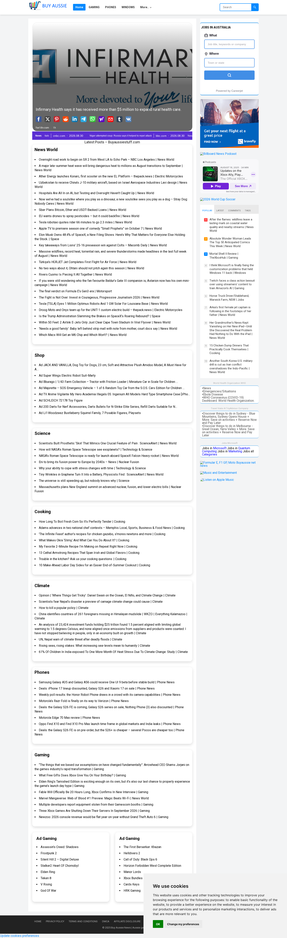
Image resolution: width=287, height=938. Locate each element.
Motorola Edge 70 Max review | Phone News (69, 718)
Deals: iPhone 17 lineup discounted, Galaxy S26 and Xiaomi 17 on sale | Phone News (97, 688)
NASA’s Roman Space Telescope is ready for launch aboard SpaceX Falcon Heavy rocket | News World (109, 456)
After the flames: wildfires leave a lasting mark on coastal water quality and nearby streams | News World (231, 225)
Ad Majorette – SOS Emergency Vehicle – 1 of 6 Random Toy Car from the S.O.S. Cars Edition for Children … (111, 388)
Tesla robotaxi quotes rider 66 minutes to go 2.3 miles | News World (85, 222)
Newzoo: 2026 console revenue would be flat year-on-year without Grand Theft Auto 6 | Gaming (103, 817)
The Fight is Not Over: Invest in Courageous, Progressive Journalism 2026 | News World (99, 297)
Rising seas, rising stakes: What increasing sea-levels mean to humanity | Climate (94, 645)
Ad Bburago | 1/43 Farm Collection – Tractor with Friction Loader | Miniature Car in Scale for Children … (108, 382)
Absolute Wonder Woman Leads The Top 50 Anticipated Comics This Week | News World (230, 242)
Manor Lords (132, 872)
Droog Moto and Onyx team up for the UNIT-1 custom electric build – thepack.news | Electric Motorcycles (110, 310)
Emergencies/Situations (219, 391)
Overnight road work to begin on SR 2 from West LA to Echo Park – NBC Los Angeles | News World (106, 159)
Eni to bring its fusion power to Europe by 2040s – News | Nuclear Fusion (89, 462)
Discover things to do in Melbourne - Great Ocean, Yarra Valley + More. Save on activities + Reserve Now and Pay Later (228, 430)
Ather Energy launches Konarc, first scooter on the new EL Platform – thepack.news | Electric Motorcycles (111, 176)
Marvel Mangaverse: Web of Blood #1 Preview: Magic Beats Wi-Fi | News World (94, 798)
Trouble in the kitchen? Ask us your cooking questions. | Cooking (82, 559)
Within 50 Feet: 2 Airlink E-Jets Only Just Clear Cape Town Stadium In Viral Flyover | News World (104, 322)
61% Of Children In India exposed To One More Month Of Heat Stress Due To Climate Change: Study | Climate (113, 652)
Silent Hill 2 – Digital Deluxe (60, 859)
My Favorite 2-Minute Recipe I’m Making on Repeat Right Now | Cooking (88, 546)
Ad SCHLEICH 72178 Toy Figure (61, 400)
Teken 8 (46, 878)
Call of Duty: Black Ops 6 (140, 859)
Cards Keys (131, 884)
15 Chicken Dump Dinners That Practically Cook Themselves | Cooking (229, 349)
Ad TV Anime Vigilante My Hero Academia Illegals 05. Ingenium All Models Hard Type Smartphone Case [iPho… (114, 394)
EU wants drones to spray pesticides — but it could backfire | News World (89, 216)
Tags (247, 210)
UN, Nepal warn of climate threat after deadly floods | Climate (80, 639)
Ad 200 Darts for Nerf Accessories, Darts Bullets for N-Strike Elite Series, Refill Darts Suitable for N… (108, 407)
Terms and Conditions (83, 921)
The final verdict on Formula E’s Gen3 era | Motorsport (75, 291)
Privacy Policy (55, 921)
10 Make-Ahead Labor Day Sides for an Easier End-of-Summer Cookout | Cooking (94, 565)
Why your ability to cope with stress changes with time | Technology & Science (92, 468)
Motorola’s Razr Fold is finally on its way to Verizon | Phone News (84, 701)
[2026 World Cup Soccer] (217, 199)
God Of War (48, 890)
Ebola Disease (213, 394)
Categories (209, 454)
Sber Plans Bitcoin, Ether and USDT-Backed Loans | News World (82, 210)
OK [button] (158, 924)
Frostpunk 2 (49, 853)
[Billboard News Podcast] (218, 154)
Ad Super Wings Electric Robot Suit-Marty (67, 375)
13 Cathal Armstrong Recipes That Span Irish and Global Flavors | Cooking (89, 553)
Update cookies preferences (19, 936)
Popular (207, 210)
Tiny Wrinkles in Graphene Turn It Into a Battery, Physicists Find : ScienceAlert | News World (101, 474)
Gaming (42, 754)
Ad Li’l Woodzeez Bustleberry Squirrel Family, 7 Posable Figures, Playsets (90, 413)
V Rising (46, 884)
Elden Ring (48, 872)
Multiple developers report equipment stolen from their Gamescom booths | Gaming (96, 804)
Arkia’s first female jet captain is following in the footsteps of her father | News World (230, 311)
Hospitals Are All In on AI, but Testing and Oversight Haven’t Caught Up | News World (96, 193)
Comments (234, 210)
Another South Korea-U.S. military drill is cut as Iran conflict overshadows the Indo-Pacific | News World (230, 366)
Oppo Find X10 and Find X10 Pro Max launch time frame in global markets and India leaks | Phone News (110, 724)
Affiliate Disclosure (127, 921)
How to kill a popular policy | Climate (63, 608)
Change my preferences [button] (183, 924)
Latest (220, 210)
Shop (40, 355)
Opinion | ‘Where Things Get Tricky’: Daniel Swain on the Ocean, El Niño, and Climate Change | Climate (107, 595)
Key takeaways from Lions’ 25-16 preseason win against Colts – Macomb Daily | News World (103, 245)
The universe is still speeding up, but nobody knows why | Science (84, 481)
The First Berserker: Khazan (142, 847)
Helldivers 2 (132, 853)
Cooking (43, 511)
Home (37, 921)
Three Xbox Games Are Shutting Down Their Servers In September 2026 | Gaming (94, 811)
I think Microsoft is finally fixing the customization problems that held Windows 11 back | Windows (231, 269)
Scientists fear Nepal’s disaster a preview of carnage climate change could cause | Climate (101, 601)
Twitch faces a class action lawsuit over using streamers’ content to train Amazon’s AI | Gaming (232, 284)
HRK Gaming (132, 890)
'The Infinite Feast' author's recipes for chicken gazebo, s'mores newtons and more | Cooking (102, 534)
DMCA (105, 921)
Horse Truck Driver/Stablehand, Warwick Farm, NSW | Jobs (229, 297)
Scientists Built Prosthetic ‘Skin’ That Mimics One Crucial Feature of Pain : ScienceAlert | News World (107, 443)
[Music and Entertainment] (218, 473)
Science (42, 433)
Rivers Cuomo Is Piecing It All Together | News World (75, 274)
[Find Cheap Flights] (229, 147)
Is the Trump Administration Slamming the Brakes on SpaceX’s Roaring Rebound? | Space (99, 316)
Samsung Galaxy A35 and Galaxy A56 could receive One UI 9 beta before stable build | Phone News (107, 682)
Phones (42, 672)
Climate (42, 585)
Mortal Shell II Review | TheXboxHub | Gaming (223, 255)
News (207, 388)
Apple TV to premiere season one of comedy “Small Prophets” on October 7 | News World (100, 228)
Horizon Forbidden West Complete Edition (152, 866)
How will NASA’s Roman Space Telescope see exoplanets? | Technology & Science (95, 449)
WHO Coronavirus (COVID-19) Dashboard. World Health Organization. (228, 399)
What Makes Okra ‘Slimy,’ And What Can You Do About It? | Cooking (84, 540)
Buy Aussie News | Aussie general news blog (136, 927)
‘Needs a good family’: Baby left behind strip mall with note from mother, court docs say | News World (108, 328)
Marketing (235, 451)
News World (46, 149)
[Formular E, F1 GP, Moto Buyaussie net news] (229, 466)
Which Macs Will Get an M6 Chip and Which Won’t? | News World (83, 335)
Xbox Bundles (133, 878)
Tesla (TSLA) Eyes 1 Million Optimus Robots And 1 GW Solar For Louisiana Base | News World (103, 304)
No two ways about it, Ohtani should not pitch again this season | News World (91, 268)
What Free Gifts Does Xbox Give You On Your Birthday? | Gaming (82, 775)
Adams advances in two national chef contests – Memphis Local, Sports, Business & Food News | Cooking (112, 528)
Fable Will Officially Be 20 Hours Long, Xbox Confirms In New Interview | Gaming (93, 792)
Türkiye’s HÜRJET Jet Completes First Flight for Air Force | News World (87, 262)
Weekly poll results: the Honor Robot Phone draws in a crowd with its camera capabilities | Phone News (109, 695)
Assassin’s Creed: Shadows (59, 847)
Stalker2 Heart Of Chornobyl (60, 866)
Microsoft (219, 448)
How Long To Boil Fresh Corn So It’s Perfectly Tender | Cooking (82, 521)
